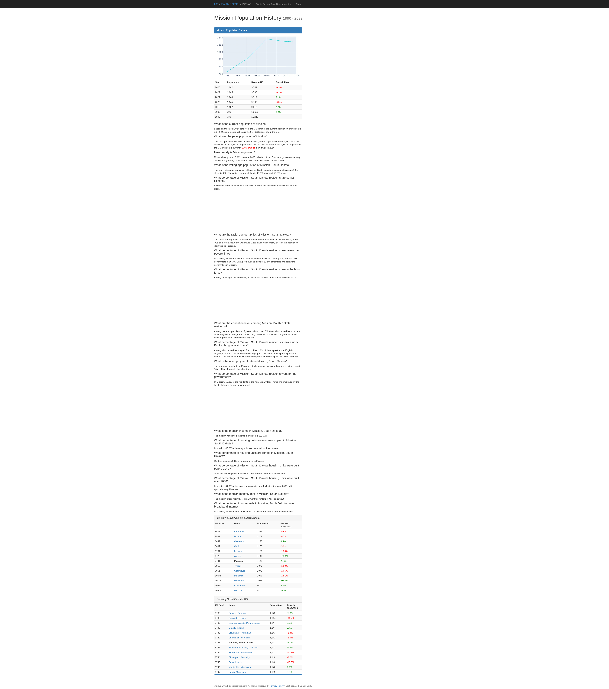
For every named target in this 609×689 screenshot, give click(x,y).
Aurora (237, 556)
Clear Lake (239, 531)
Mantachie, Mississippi (240, 667)
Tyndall (237, 566)
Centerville (239, 585)
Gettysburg (239, 570)
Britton (237, 536)
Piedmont (239, 580)
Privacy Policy (277, 686)
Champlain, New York (239, 637)
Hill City (238, 590)
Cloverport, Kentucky (239, 657)
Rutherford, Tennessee (240, 652)
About (298, 4)
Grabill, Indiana (236, 628)
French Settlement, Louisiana (243, 647)
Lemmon (238, 551)
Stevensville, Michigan (240, 632)
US (216, 4)
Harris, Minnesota (237, 672)
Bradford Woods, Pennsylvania (244, 623)
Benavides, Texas (237, 618)
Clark (236, 546)
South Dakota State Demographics (273, 4)
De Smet (238, 575)
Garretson (239, 541)
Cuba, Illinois (235, 662)
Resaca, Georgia (237, 613)
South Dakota (230, 4)
